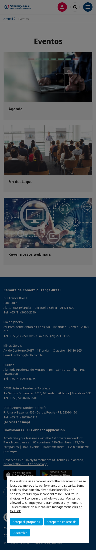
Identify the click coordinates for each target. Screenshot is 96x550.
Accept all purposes (26, 522)
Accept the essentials (61, 522)
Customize (20, 533)
